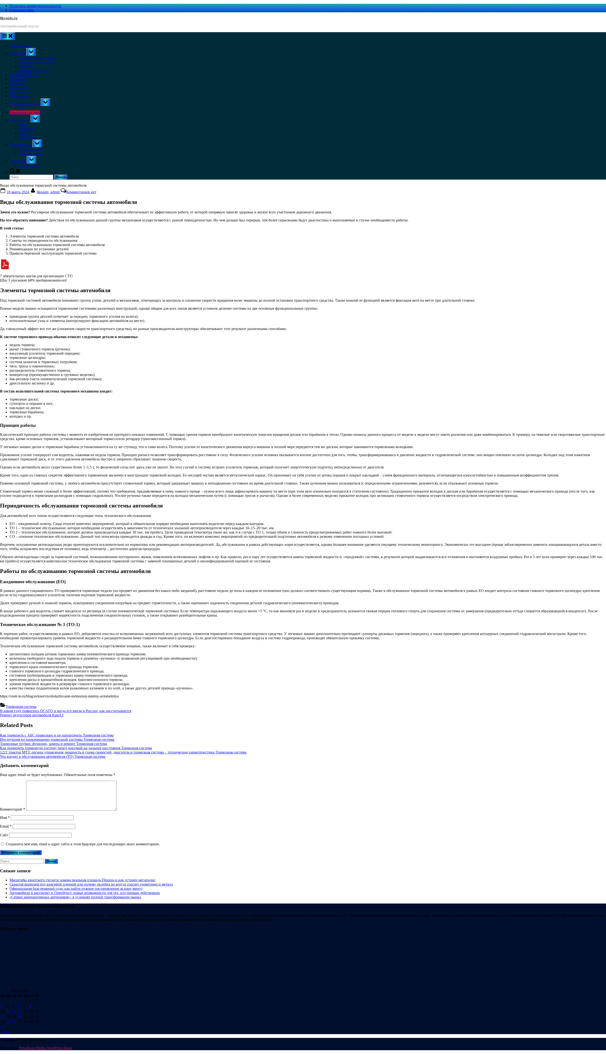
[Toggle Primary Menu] (7, 36)
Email (6, 826)
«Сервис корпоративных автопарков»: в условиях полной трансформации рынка (75, 897)
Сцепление (28, 137)
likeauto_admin (49, 192)
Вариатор (26, 129)
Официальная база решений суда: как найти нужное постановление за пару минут (76, 888)
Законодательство (23, 75)
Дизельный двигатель (36, 62)
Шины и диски (31, 154)
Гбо (22, 108)
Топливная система (25, 103)
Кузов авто (18, 79)
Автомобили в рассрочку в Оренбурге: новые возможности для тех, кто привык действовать (84, 893)
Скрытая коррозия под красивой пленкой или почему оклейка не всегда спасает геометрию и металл (91, 884)
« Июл (5, 1032)
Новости (16, 83)
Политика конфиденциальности (35, 6)
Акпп (23, 125)
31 (2, 1027)
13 (20, 1011)
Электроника (29, 166)
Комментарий (12, 809)
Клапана (26, 66)
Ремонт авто (19, 92)
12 (14, 1011)
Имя (5, 818)
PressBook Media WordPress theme (45, 1048)
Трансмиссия (20, 120)
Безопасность (20, 46)
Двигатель (17, 53)
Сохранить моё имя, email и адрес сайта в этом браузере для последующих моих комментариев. (83, 844)
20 (20, 1016)
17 (2, 1016)
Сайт (4, 835)
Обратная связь (21, 10)
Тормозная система (24, 112)
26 (14, 1022)
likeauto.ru (9, 18)
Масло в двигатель (34, 71)
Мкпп (23, 133)
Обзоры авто (19, 88)
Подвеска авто (30, 149)
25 (8, 1022)
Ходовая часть (20, 145)
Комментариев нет (81, 192)
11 (8, 1011)
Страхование (19, 96)
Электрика (18, 161)
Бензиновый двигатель (37, 58)
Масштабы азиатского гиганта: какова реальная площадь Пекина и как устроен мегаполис (82, 880)
